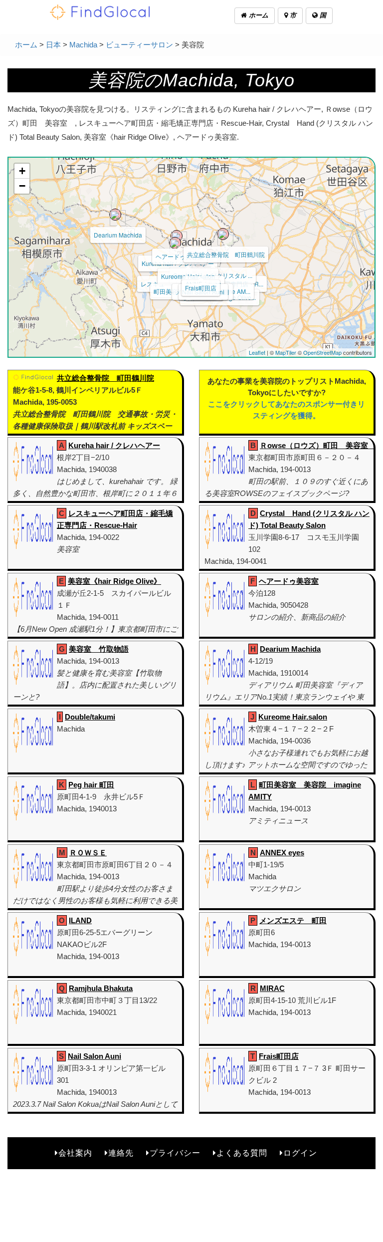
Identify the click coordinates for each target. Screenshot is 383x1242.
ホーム (257, 15)
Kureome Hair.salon (292, 717)
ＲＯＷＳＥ (88, 852)
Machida (83, 44)
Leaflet (257, 352)
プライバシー (175, 1153)
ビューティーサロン (139, 44)
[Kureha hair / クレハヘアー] (175, 243)
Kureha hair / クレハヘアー (114, 445)
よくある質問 (241, 1153)
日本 (53, 44)
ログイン (300, 1153)
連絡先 (121, 1153)
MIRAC (272, 988)
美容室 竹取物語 (99, 649)
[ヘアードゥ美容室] (177, 236)
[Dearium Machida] (115, 215)
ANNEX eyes (282, 852)
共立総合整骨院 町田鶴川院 (226, 254)
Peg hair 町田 (91, 784)
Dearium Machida (118, 235)
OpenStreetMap (322, 352)
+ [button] (22, 171)
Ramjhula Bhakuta (101, 988)
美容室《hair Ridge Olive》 (114, 581)
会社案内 (75, 1153)
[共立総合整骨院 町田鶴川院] (223, 234)
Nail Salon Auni (94, 1056)
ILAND (80, 920)
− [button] (22, 186)
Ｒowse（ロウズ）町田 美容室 (318, 445)
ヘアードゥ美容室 (179, 256)
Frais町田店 (200, 287)
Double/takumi (90, 717)
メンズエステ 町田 (293, 920)
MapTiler (285, 352)
